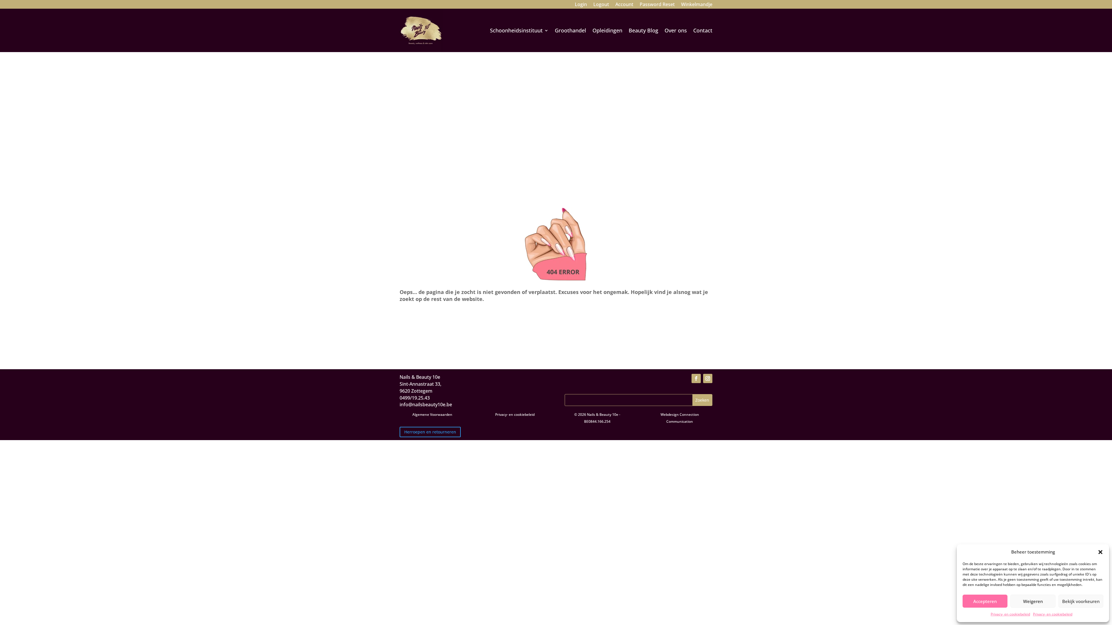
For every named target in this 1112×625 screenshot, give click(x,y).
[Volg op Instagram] (707, 378)
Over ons (676, 30)
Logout (601, 5)
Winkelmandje (696, 5)
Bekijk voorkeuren (1081, 601)
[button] (1100, 552)
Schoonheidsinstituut (516, 30)
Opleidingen (607, 30)
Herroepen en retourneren (430, 432)
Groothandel (570, 30)
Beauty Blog (643, 30)
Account (624, 5)
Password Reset (657, 5)
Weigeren (1033, 601)
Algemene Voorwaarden (432, 414)
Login (581, 5)
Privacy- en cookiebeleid (1010, 614)
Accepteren (985, 601)
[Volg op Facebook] (696, 378)
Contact (702, 30)
